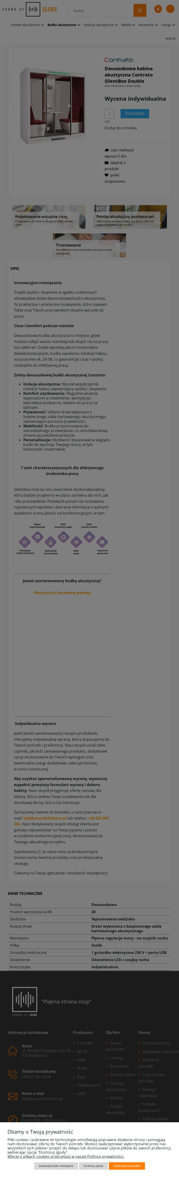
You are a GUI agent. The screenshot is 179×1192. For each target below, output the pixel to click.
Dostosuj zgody (93, 1166)
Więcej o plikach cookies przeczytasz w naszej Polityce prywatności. (65, 1156)
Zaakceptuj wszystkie (127, 1166)
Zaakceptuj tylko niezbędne (56, 1166)
